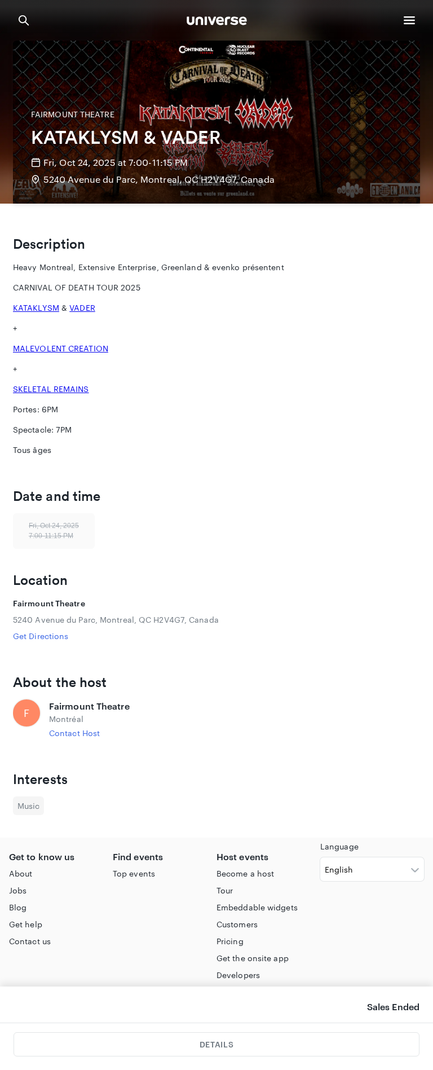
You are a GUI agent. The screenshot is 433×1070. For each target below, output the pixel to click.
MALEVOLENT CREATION (60, 348)
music (28, 806)
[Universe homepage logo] (217, 22)
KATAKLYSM (36, 307)
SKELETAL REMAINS (51, 389)
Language (339, 846)
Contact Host (74, 733)
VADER (82, 307)
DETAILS (216, 1044)
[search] (23, 20)
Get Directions (40, 636)
